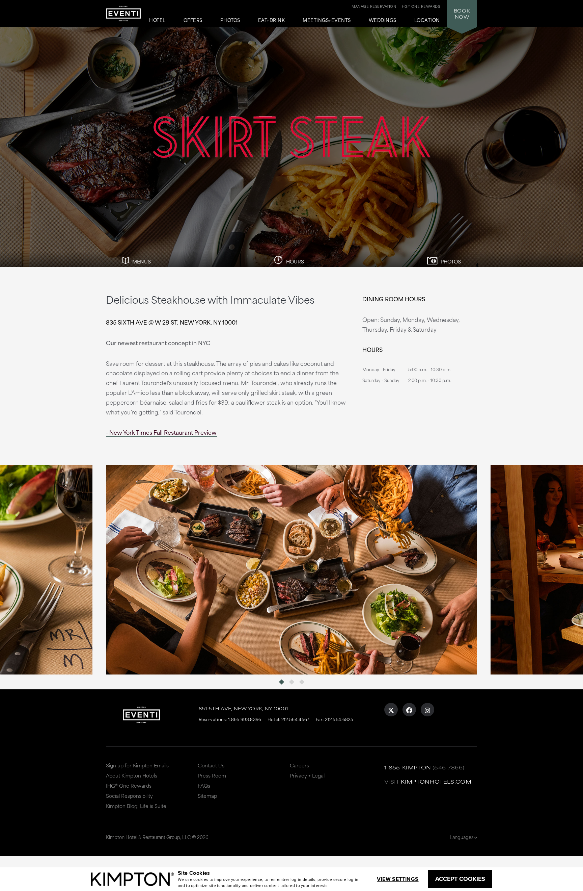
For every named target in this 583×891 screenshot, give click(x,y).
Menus (141, 261)
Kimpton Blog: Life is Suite (136, 806)
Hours (294, 261)
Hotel (157, 20)
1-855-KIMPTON (407, 767)
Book (462, 13)
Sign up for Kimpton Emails (137, 765)
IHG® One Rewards (128, 785)
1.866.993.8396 (244, 719)
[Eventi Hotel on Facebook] (409, 709)
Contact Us (211, 765)
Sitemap (207, 795)
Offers (193, 20)
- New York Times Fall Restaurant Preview (161, 432)
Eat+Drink (271, 20)
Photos (230, 20)
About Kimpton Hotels (131, 775)
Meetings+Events (327, 20)
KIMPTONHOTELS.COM (436, 781)
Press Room (212, 775)
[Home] (123, 15)
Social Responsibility (129, 795)
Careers (299, 765)
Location (427, 20)
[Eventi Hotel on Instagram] (427, 709)
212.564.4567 (295, 719)
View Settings (397, 879)
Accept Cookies (460, 878)
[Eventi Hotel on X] (391, 709)
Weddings (382, 20)
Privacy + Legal (307, 775)
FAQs (204, 785)
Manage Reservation (374, 6)
